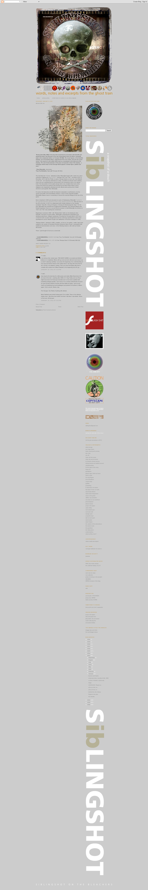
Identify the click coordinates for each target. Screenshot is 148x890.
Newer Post (39, 306)
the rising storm (90, 530)
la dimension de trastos (92, 487)
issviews (88, 556)
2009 (89, 702)
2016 (89, 648)
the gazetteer (89, 528)
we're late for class (90, 573)
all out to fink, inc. (93, 687)
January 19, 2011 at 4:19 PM (51, 269)
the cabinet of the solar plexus (94, 524)
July (90, 662)
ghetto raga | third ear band (93, 473)
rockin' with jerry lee (91, 620)
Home (59, 306)
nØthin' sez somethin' (91, 497)
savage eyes (89, 513)
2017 (89, 646)
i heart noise (89, 481)
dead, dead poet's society (92, 451)
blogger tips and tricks (91, 630)
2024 (89, 639)
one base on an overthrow (93, 499)
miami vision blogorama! (92, 493)
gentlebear (88, 471)
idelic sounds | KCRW (91, 599)
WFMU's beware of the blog (93, 581)
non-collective (89, 575)
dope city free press (91, 457)
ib (41, 273)
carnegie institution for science (94, 548)
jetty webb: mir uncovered (92, 618)
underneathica (89, 532)
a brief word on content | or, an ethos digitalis (64, 98)
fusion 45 (88, 469)
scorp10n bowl (89, 516)
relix (87, 588)
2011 (89, 655)
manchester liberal (90, 491)
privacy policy (45, 98)
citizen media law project (92, 541)
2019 (89, 641)
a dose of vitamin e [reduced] (96, 680)
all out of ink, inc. (40, 103)
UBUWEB (88, 579)
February (91, 671)
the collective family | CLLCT (93, 565)
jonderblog (88, 485)
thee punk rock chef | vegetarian (94, 607)
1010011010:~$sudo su (94, 685)
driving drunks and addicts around (95, 463)
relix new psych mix (91, 616)
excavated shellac (90, 622)
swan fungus (89, 521)
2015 (89, 651)
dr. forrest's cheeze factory (93, 461)
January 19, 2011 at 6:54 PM (51, 300)
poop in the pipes (90, 505)
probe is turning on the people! (94, 577)
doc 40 (87, 455)
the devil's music (90, 526)
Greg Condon (52, 177)
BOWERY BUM (52, 237)
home (38, 98)
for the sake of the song (92, 467)
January (91, 673)
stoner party (89, 520)
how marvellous (90, 479)
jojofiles (87, 483)
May (90, 666)
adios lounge (89, 447)
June (90, 664)
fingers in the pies (93, 694)
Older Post (80, 306)
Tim (42, 255)
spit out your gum (90, 517)
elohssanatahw (90, 465)
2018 (89, 644)
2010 (89, 700)
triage (89, 682)
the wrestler (91, 696)
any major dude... (90, 449)
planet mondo (89, 503)
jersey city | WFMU (90, 597)
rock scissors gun (90, 509)
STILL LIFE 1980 (53, 240)
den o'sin (88, 453)
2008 (89, 704)
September (92, 657)
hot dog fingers (90, 477)
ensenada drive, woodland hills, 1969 (98, 678)
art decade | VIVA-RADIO (92, 595)
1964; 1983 (42, 247)
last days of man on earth (92, 489)
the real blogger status (92, 632)
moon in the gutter (90, 495)
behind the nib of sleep (94, 692)
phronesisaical (89, 501)
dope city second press (92, 459)
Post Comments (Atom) (49, 310)
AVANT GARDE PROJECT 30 (43, 243)
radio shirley (89, 507)
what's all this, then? (91, 534)
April (90, 669)
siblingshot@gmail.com (92, 425)
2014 (89, 653)
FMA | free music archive (92, 563)
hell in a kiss (89, 475)
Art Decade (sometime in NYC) (94, 440)
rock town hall (89, 511)
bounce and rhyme (93, 675)
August (91, 660)
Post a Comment (40, 304)
